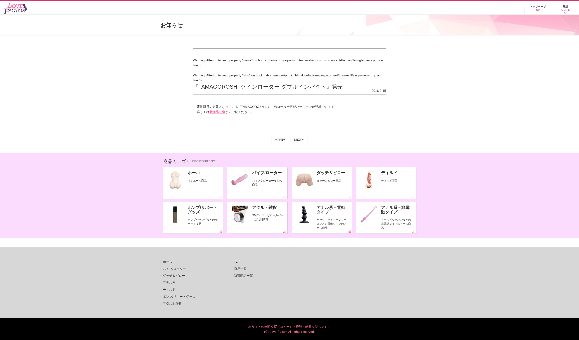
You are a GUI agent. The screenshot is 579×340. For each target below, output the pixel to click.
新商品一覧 (217, 112)
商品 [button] (565, 8)
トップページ (538, 8)
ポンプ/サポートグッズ (202, 209)
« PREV (280, 139)
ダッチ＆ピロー (331, 172)
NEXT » (299, 139)
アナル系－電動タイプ (331, 209)
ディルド (389, 172)
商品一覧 (240, 269)
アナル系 (169, 282)
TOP (237, 262)
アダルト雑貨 (264, 207)
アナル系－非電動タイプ (395, 209)
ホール (194, 172)
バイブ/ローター (267, 172)
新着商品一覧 (243, 275)
